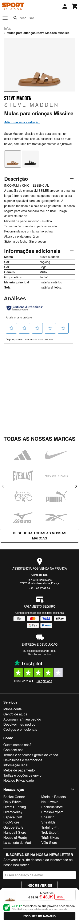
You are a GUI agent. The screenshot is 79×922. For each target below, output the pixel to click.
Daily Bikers (12, 801)
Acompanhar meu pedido (22, 719)
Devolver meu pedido (19, 724)
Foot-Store (11, 822)
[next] (76, 486)
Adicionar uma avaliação (22, 122)
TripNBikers (50, 837)
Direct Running (14, 806)
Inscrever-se (39, 885)
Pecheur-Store (52, 806)
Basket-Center (14, 796)
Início (7, 28)
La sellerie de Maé (17, 842)
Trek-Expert (49, 832)
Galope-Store (13, 827)
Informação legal (15, 765)
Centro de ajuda (15, 714)
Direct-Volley (12, 811)
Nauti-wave (49, 801)
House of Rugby (15, 837)
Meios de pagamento (19, 770)
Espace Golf (12, 817)
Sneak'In (47, 817)
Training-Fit (49, 827)
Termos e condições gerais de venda (30, 754)
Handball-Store (14, 832)
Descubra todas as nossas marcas (39, 536)
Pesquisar (26, 17)
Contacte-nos (39, 574)
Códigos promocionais (20, 729)
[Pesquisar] (15, 18)
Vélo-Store (49, 842)
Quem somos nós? (17, 744)
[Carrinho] (74, 6)
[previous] (3, 486)
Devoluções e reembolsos (22, 759)
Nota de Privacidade (18, 780)
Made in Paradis (53, 796)
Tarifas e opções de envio (22, 775)
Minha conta (12, 709)
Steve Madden (31, 104)
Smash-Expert (52, 811)
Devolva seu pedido (39, 654)
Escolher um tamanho (39, 916)
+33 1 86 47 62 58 (39, 588)
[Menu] (5, 18)
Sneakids (48, 822)
